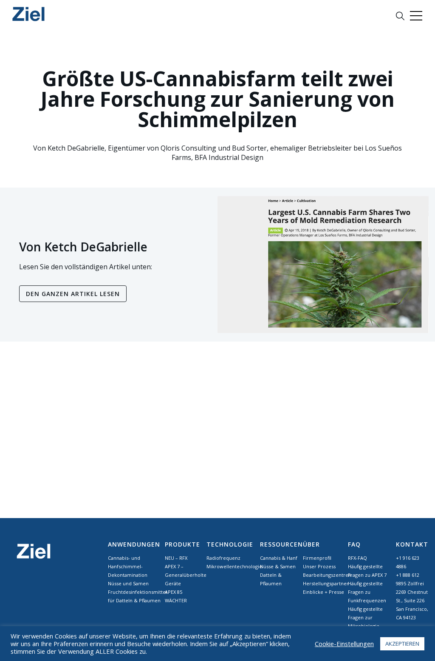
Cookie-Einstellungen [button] (344, 643)
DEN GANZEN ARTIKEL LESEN (73, 294)
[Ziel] (28, 13)
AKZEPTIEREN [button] (402, 643)
